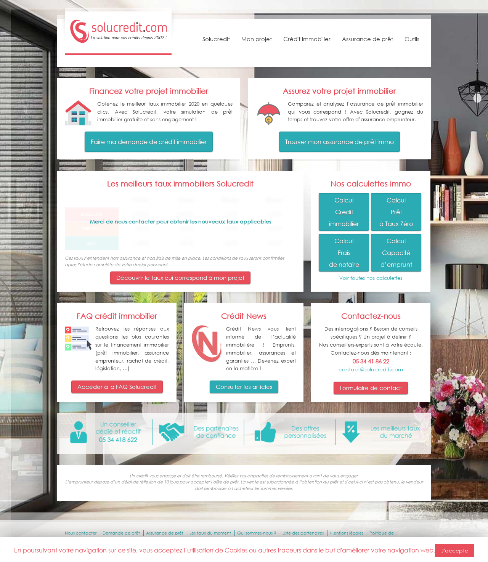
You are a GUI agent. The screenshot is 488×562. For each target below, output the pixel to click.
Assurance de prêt (367, 39)
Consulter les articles (244, 386)
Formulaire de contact (371, 388)
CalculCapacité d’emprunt (396, 252)
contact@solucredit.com (371, 369)
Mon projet (256, 39)
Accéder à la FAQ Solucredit (117, 386)
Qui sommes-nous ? (256, 533)
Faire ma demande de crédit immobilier (149, 142)
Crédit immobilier (307, 39)
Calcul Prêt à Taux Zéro (396, 212)
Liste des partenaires (303, 533)
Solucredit (216, 39)
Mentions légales (346, 533)
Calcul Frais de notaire (344, 252)
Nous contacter (80, 533)
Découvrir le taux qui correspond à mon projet (180, 277)
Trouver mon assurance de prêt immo (339, 142)
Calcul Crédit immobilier (344, 212)
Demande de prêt (121, 533)
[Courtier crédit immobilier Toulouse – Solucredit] (118, 43)
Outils (412, 39)
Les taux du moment (210, 533)
